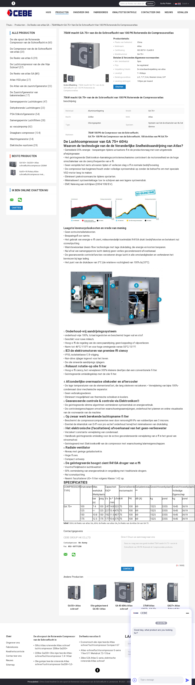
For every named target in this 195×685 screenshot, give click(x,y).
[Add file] (135, 680)
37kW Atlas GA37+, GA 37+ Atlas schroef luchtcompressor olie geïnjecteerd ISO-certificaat (149, 607)
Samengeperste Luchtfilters (25, 120)
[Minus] (187, 613)
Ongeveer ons (81, 12)
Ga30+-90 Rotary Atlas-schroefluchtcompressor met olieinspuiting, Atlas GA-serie (31, 174)
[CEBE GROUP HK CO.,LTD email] (14, 200)
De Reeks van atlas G (21, 58)
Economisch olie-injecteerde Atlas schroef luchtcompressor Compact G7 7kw (100, 644)
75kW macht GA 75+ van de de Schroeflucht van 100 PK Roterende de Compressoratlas (84, 88)
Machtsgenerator (19, 139)
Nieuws (169, 12)
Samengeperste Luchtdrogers (26, 101)
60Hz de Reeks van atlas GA (105, 523)
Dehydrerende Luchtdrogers (25, 107)
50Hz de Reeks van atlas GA (81, 523)
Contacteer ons (150, 12)
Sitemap (10, 665)
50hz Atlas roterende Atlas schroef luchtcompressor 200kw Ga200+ (52, 647)
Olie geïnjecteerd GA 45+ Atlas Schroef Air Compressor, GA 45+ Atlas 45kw (99, 607)
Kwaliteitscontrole (124, 12)
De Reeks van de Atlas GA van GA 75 (133, 523)
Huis (48, 12)
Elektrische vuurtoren (21, 145)
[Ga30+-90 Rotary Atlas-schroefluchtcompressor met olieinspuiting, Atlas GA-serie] (13, 173)
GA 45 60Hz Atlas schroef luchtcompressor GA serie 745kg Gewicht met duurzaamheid (124, 607)
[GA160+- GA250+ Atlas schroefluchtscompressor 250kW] (13, 164)
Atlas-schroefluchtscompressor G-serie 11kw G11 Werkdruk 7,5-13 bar (101, 652)
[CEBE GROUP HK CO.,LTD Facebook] (13, 3)
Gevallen (182, 12)
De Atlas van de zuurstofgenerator (28, 86)
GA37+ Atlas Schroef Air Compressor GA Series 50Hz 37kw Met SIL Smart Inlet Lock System (174, 607)
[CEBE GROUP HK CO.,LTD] (19, 13)
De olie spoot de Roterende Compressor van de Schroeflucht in (28, 41)
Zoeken (150, 4)
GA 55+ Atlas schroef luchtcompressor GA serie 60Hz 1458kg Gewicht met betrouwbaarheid (74, 607)
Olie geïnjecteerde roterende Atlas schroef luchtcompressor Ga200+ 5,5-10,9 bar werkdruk (54, 663)
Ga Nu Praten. (166, 3)
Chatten (119, 87)
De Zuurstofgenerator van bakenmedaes (24, 94)
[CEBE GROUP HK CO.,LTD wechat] (22, 200)
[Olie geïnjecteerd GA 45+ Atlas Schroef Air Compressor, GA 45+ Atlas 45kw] (99, 592)
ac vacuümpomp (18, 126)
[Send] (187, 680)
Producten (62, 12)
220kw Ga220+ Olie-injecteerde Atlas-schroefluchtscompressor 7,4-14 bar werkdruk (54, 655)
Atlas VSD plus (18, 79)
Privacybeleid (33, 682)
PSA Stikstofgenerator (22, 114)
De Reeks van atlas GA (38, 25)
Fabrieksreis (101, 12)
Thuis (9, 25)
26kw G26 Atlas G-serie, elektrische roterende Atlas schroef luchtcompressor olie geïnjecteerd (98, 660)
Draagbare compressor (22, 132)
